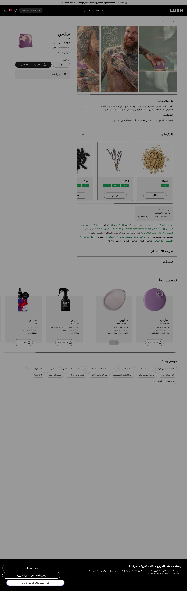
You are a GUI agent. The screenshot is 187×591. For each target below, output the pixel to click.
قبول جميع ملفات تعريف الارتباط (35, 582)
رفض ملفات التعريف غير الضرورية (31, 575)
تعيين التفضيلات (31, 568)
